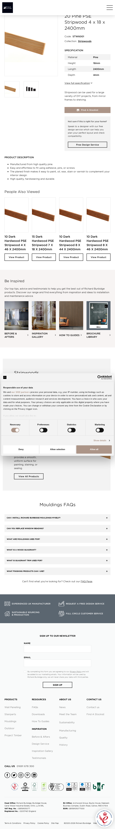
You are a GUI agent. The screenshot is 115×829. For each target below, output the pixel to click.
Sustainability (67, 722)
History (63, 744)
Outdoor (9, 728)
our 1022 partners (20, 392)
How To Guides (40, 721)
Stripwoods (84, 41)
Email (27, 657)
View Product (16, 257)
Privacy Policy (76, 671)
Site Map (55, 823)
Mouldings (10, 721)
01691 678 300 (19, 766)
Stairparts (10, 714)
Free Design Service (87, 144)
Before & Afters (41, 736)
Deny (21, 449)
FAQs (35, 707)
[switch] (43, 430)
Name (27, 643)
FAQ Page (86, 581)
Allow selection (57, 449)
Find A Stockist (95, 714)
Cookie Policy (43, 823)
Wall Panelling (12, 707)
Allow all (94, 449)
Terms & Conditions (12, 823)
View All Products (29, 476)
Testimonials (39, 757)
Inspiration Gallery (42, 750)
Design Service (40, 743)
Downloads (38, 714)
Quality (63, 737)
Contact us (93, 707)
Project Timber (13, 735)
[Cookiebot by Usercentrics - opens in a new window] (99, 377)
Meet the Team (68, 714)
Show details (100, 440)
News (62, 707)
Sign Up (57, 684)
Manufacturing (67, 730)
